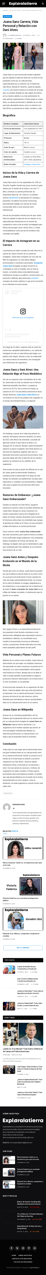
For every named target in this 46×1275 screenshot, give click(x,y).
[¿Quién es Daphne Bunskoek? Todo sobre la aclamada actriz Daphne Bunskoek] (9, 1082)
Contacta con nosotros (22, 1259)
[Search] (42, 3)
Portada (5, 10)
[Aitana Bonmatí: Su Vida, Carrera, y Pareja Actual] (9, 1229)
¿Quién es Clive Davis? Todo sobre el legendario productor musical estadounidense (30, 993)
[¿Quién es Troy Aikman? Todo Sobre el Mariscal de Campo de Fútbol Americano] (23, 1034)
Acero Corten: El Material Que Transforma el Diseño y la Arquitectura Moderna (27, 981)
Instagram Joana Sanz (32, 164)
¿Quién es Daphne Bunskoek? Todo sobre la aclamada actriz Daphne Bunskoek (29, 1082)
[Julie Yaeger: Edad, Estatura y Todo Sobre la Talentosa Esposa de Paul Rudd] (9, 1069)
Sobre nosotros (25, 1255)
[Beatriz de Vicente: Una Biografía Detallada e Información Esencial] (9, 1204)
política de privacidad (23, 1262)
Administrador (15, 35)
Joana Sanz (8, 793)
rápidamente (14, 198)
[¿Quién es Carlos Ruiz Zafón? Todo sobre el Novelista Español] (9, 1095)
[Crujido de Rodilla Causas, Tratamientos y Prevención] (9, 969)
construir (6, 90)
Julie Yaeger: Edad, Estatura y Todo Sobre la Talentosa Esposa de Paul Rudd (29, 1069)
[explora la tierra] (23, 4)
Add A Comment (23, 948)
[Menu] (3, 3)
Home (14, 1255)
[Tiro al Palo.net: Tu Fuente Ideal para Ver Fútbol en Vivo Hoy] (9, 1217)
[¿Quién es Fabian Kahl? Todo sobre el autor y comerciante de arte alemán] (9, 1006)
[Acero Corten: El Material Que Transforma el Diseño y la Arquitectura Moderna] (9, 981)
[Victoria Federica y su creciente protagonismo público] (23, 883)
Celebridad (7, 16)
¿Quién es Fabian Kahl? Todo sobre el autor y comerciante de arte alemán (29, 1005)
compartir (34, 278)
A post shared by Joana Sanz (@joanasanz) (23, 342)
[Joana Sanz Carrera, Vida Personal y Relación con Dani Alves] (23, 56)
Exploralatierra (34, 1267)
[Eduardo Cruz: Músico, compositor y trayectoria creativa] (23, 919)
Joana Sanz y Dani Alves (27, 395)
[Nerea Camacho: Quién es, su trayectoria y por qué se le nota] (23, 848)
